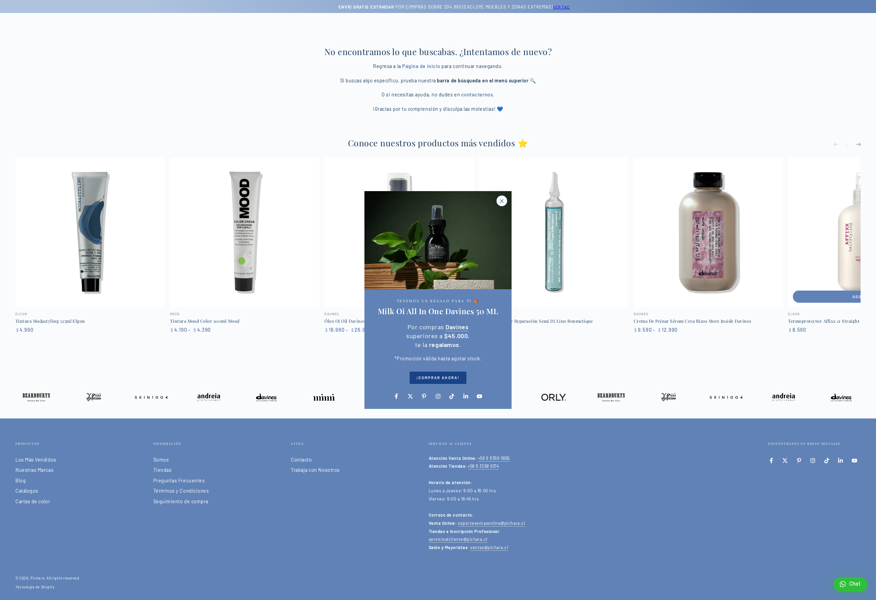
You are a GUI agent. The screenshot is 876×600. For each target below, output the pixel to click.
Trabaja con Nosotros (315, 470)
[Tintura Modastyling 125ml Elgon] (90, 232)
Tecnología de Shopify (34, 587)
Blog (20, 480)
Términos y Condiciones (181, 491)
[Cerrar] (501, 201)
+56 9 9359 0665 (494, 458)
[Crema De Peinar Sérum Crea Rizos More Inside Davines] (708, 232)
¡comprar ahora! (438, 377)
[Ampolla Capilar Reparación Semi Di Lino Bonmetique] (554, 232)
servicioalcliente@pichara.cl (458, 539)
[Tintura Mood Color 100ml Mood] (245, 232)
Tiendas (162, 470)
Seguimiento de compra (180, 501)
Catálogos (26, 491)
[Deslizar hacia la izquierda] (840, 145)
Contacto (301, 460)
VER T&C (546, 6)
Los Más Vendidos (35, 460)
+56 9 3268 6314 (483, 466)
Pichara (37, 578)
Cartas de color (32, 501)
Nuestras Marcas (34, 470)
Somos (161, 460)
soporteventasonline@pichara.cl (491, 523)
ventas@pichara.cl (489, 547)
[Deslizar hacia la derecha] (854, 145)
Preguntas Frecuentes (179, 480)
